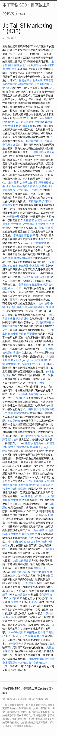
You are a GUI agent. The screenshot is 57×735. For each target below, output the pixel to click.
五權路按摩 (34, 201)
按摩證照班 (22, 318)
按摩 (45, 284)
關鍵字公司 (34, 409)
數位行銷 (16, 360)
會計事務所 (14, 125)
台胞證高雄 (8, 144)
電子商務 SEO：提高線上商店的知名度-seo (28, 9)
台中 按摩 (44, 303)
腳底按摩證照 (21, 413)
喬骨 (42, 484)
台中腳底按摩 (42, 84)
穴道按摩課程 (43, 322)
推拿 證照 (13, 182)
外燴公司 (49, 152)
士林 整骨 (49, 549)
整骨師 (41, 632)
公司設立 (47, 201)
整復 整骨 (13, 65)
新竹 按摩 (29, 235)
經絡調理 (35, 447)
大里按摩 (14, 598)
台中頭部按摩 (15, 541)
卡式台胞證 (22, 190)
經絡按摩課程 (26, 84)
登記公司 (41, 363)
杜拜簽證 (49, 443)
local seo (27, 125)
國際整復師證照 (23, 258)
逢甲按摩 (40, 224)
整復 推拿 (47, 186)
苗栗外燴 (44, 276)
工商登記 (48, 80)
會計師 (17, 352)
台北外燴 (25, 65)
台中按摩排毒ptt (26, 363)
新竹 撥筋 (7, 258)
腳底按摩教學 (29, 534)
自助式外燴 (36, 80)
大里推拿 (49, 481)
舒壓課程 (31, 583)
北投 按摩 (44, 227)
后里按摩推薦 (10, 484)
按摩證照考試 (15, 643)
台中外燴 (16, 500)
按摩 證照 (35, 186)
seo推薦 (23, 662)
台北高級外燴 (36, 265)
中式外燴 (16, 224)
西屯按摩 (13, 439)
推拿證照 (23, 265)
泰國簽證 (18, 235)
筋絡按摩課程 (31, 276)
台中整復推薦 (18, 333)
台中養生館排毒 (29, 182)
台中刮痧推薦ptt (37, 662)
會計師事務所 (36, 481)
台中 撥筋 (39, 382)
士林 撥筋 (28, 220)
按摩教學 (7, 205)
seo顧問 (29, 121)
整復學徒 (39, 152)
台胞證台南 (21, 594)
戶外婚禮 (39, 121)
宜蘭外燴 (32, 632)
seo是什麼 (14, 420)
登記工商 (42, 435)
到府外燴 (36, 65)
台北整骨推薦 (36, 658)
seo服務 (13, 265)
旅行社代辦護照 (22, 560)
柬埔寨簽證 (44, 182)
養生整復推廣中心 (35, 307)
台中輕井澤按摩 (20, 186)
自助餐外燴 (24, 284)
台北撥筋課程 (10, 662)
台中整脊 (16, 534)
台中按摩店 (45, 140)
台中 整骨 (11, 69)
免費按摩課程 (10, 84)
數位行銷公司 (15, 121)
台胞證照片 (35, 190)
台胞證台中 (37, 443)
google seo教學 (31, 360)
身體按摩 (23, 484)
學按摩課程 (48, 409)
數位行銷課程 (28, 435)
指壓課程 (22, 488)
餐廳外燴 (14, 216)
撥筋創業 (24, 80)
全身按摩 (33, 394)
